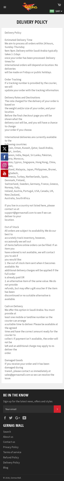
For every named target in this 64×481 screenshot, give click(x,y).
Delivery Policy (11, 462)
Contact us (9, 442)
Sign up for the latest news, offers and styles (28, 401)
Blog (5, 467)
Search (7, 431)
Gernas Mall (16, 478)
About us (8, 436)
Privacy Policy (10, 447)
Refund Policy (11, 457)
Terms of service (12, 452)
